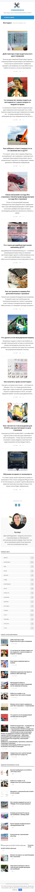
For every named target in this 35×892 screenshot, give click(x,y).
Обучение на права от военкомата (17, 474)
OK (20, 889)
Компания (6, 597)
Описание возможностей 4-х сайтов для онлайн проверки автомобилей (20, 867)
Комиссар (6, 593)
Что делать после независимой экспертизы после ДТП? (21, 715)
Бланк (5, 571)
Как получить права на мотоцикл (17, 382)
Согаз (5, 628)
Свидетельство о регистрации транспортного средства (20, 753)
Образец (6, 610)
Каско (5, 588)
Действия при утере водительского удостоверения (17, 55)
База (5, 566)
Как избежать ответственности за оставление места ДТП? (17, 149)
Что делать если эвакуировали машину (17, 337)
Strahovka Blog (17, 10)
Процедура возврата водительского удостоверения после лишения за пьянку (21, 684)
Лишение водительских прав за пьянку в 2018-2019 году (21, 672)
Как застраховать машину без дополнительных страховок (17, 292)
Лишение (6, 601)
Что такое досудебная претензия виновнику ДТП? (18, 246)
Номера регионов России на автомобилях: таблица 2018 (19, 813)
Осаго (5, 615)
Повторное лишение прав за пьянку (19, 662)
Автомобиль (7, 562)
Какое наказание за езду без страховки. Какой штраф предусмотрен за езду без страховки (17, 197)
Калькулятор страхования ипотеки (19, 835)
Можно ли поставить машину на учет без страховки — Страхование (22, 705)
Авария (5, 557)
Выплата (6, 575)
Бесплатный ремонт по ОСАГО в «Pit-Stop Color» (21, 770)
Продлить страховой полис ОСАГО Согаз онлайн (22, 792)
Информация (7, 584)
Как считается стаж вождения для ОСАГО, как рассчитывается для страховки (17, 428)
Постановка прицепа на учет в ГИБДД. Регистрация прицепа (20, 803)
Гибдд (5, 579)
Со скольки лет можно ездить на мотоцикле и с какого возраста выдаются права (17, 102)
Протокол (6, 623)
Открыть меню (9, 17)
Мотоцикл (6, 606)
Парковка (6, 619)
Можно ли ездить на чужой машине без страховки (22, 855)
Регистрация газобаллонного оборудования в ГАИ (20, 824)
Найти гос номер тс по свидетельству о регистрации (20, 694)
